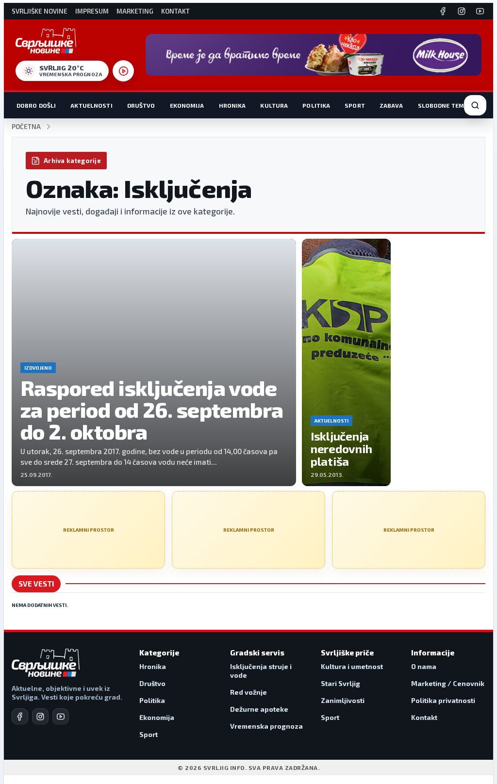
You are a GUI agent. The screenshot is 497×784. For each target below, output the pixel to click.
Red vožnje (248, 692)
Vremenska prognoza (266, 726)
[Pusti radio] (123, 71)
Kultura (274, 105)
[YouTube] (480, 11)
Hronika (232, 105)
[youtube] (60, 716)
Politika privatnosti (443, 700)
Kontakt (175, 11)
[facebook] (20, 716)
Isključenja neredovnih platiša (341, 448)
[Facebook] (443, 11)
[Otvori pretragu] (475, 105)
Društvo (141, 105)
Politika (316, 105)
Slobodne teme (443, 105)
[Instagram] (461, 11)
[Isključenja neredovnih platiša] (346, 362)
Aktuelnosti (91, 105)
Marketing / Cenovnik (447, 683)
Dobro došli (36, 105)
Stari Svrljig (340, 683)
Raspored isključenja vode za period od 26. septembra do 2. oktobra (151, 409)
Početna (26, 127)
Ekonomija (187, 105)
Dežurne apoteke (259, 709)
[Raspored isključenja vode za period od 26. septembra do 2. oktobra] (154, 362)
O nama (423, 666)
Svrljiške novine (39, 11)
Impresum (92, 11)
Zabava (391, 105)
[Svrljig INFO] (46, 40)
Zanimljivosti (342, 700)
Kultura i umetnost (352, 666)
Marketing (134, 11)
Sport (355, 105)
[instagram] (40, 716)
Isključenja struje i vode (261, 670)
